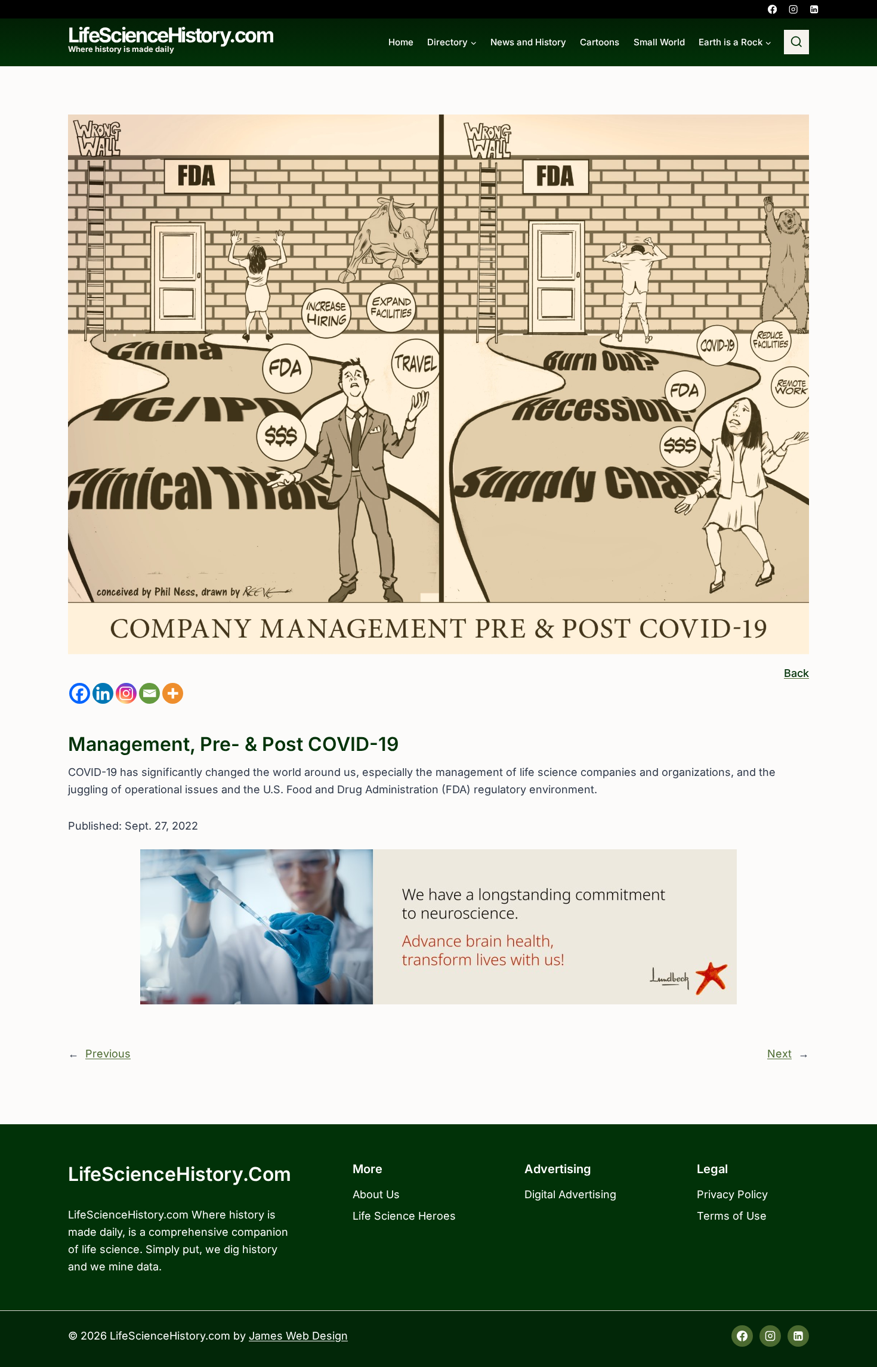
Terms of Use (732, 1216)
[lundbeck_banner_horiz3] (438, 926)
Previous (108, 1053)
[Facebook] (772, 9)
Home (400, 42)
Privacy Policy (732, 1194)
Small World (659, 42)
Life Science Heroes (404, 1216)
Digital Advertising (570, 1194)
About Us (376, 1194)
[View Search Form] (796, 42)
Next (779, 1053)
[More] (172, 693)
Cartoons (599, 42)
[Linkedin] (814, 9)
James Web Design (298, 1335)
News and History (528, 42)
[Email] (149, 693)
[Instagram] (793, 9)
